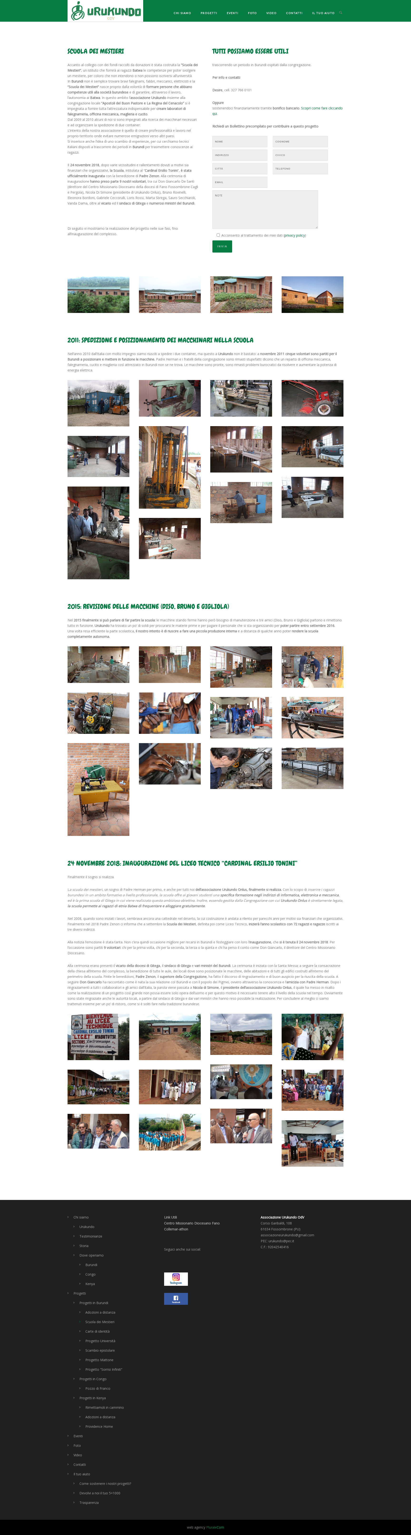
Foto (252, 13)
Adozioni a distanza (100, 1312)
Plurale (215, 1527)
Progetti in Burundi (93, 1303)
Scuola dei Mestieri (99, 1322)
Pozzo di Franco (97, 1388)
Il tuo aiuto (323, 13)
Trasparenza (89, 1502)
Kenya (90, 1284)
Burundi (91, 1264)
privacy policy (294, 235)
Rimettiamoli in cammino (104, 1407)
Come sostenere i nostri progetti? (105, 1483)
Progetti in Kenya (92, 1398)
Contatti (294, 13)
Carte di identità (97, 1331)
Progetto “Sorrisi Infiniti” (103, 1369)
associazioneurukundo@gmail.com (287, 1235)
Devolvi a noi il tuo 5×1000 (99, 1493)
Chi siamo (182, 13)
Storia (83, 1245)
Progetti (209, 13)
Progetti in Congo (93, 1379)
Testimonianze (90, 1236)
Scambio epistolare (100, 1350)
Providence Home (99, 1426)
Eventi (233, 13)
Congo (90, 1274)
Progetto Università (100, 1341)
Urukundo (86, 1226)
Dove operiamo (91, 1255)
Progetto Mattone (99, 1360)
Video (271, 13)
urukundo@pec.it (281, 1241)
